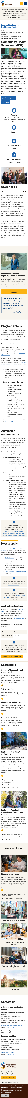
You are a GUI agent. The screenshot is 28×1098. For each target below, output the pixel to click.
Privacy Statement (7, 1092)
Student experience (7, 782)
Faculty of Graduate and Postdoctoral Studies (10, 26)
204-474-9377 (9, 1027)
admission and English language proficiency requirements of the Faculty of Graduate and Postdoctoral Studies (14, 533)
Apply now (6, 102)
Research (5, 785)
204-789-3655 (9, 1054)
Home (3, 30)
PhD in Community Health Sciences (12, 898)
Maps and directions (8, 1077)
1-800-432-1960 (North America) (9, 1082)
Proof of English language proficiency (15, 571)
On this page (8, 98)
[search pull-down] (21, 3)
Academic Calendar (10, 422)
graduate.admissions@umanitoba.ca (11, 1025)
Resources (5, 839)
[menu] (25, 3)
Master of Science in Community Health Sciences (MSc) (13, 894)
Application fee (9, 558)
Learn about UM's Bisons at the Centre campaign (14, 291)
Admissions (4, 36)
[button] (23, 191)
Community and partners (9, 787)
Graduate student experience (10, 837)
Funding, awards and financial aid (11, 834)
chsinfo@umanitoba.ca (7, 1052)
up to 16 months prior (18, 618)
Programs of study (15, 36)
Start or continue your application (12, 656)
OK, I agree (5, 1095)
